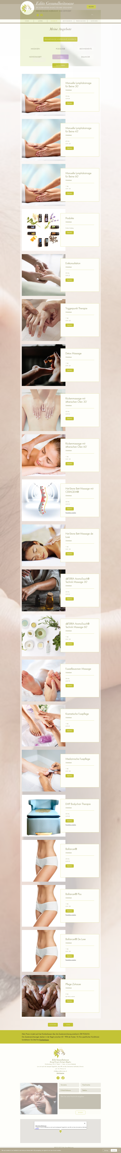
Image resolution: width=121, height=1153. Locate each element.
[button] (95, 11)
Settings (106, 1150)
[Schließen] (119, 1150)
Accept (114, 1150)
